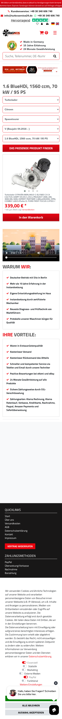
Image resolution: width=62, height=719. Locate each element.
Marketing (32, 670)
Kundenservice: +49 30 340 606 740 (31, 11)
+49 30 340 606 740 (49, 15)
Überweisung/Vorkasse (17, 565)
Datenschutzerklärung (16, 530)
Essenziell (32, 662)
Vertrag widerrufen (20, 546)
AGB (7, 527)
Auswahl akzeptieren (31, 712)
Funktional (32, 681)
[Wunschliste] (37, 24)
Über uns (9, 520)
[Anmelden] (42, 24)
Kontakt (9, 534)
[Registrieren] (48, 24)
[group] (31, 174)
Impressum (10, 538)
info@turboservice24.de (18, 15)
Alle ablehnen (31, 705)
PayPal (8, 562)
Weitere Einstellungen (31, 684)
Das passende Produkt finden (31, 148)
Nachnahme (11, 569)
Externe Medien (32, 673)
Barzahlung (10, 573)
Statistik (32, 666)
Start (7, 516)
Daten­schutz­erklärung (40, 656)
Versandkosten (28, 209)
